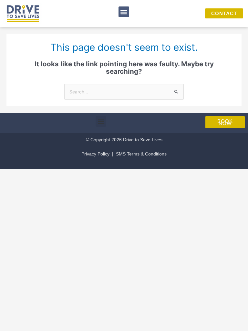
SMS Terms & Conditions (141, 153)
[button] (124, 11)
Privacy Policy (95, 153)
